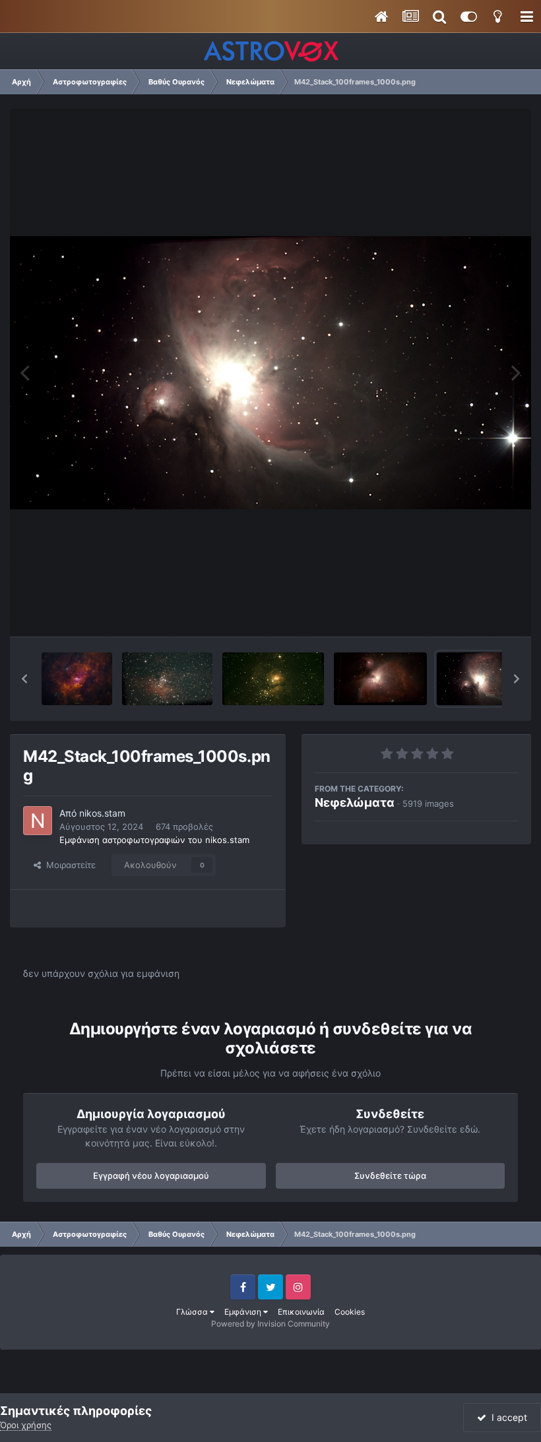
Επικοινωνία (301, 1312)
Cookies (349, 1312)
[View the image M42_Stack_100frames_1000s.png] (487, 678)
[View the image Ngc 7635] (77, 678)
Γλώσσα (193, 1312)
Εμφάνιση (243, 1312)
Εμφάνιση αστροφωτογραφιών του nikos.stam (154, 839)
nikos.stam (102, 813)
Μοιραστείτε (68, 865)
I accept (506, 1417)
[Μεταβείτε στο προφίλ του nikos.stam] (37, 820)
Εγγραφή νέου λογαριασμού (151, 1175)
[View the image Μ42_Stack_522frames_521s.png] (380, 678)
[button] (24, 678)
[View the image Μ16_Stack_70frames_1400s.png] (167, 678)
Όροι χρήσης (25, 1425)
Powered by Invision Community (270, 1324)
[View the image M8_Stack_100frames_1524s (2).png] (273, 678)
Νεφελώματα (355, 802)
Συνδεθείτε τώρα (390, 1175)
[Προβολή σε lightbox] (270, 372)
